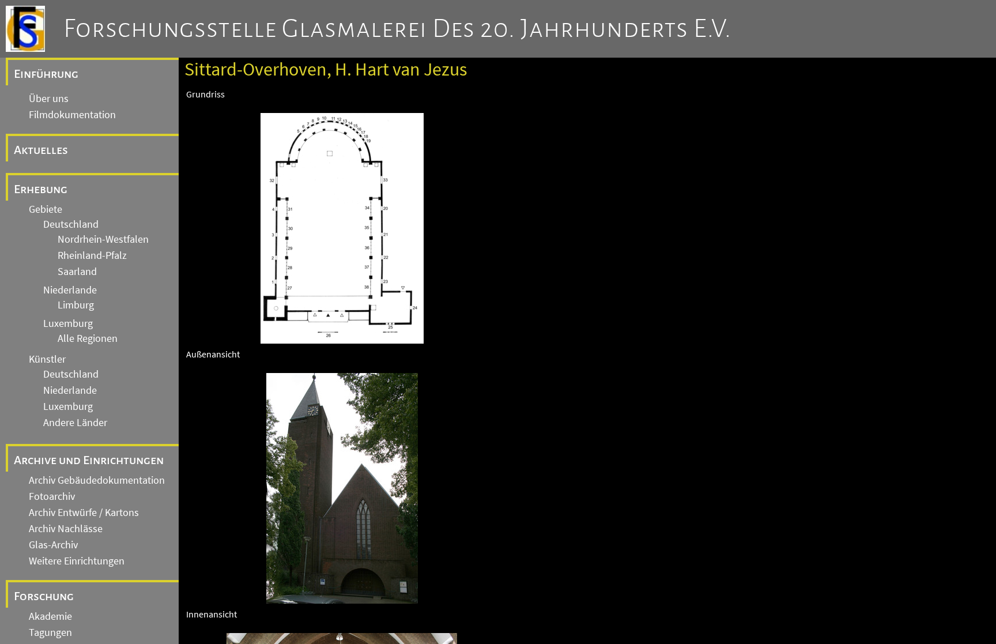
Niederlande (70, 290)
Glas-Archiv (53, 544)
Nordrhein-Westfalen (103, 239)
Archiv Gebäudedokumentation (97, 480)
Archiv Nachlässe (66, 528)
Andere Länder (75, 422)
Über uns (49, 98)
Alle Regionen (88, 338)
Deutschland (71, 224)
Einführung (46, 73)
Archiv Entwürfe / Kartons (84, 512)
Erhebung (40, 189)
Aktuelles (41, 150)
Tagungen (50, 632)
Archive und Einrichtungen (89, 460)
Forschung (44, 596)
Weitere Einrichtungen (76, 561)
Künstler (47, 359)
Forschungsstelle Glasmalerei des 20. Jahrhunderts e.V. (397, 29)
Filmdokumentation (72, 114)
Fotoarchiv (52, 496)
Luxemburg (68, 323)
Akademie (50, 616)
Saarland (77, 271)
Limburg (76, 305)
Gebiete (45, 209)
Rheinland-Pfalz (92, 255)
